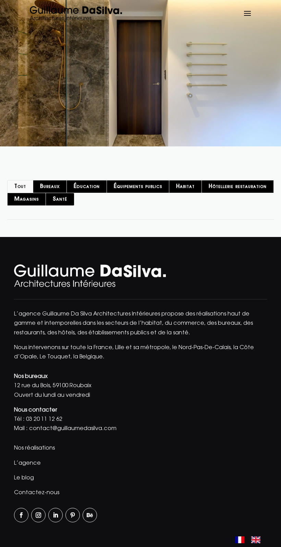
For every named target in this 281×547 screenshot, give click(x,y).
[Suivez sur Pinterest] (72, 515)
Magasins (26, 199)
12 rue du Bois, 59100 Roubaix (52, 386)
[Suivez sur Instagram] (38, 515)
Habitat (185, 186)
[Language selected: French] (251, 540)
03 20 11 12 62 (44, 419)
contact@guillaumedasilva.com (73, 428)
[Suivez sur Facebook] (21, 515)
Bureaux (50, 186)
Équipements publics (138, 186)
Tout (20, 186)
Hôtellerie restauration (238, 186)
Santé (60, 199)
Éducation (87, 186)
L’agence (27, 463)
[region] (140, 73)
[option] (257, 539)
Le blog (24, 478)
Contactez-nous (36, 493)
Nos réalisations (34, 448)
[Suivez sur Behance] (90, 515)
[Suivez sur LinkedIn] (55, 515)
